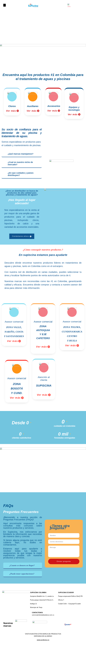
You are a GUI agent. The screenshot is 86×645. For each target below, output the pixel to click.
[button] (4, 5)
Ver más (11, 111)
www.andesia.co (43, 640)
